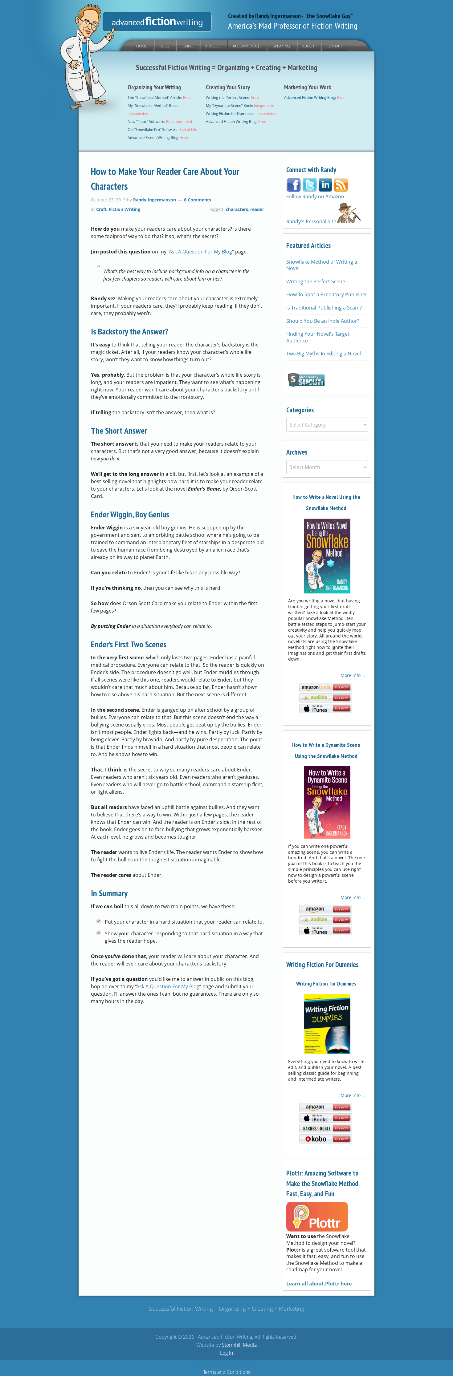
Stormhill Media (239, 1345)
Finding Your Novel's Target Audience (317, 337)
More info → (353, 675)
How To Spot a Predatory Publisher (326, 294)
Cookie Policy (241, 1364)
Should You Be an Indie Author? (322, 321)
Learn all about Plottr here (319, 1283)
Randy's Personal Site (311, 221)
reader (257, 209)
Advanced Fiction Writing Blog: (158, 137)
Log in (226, 1353)
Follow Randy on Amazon (315, 196)
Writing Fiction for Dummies (326, 983)
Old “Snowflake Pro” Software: (162, 129)
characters (237, 209)
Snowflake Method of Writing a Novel (321, 265)
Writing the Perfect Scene (315, 281)
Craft (101, 209)
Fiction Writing (124, 209)
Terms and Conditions (226, 1372)
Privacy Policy (211, 1364)
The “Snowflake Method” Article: (159, 97)
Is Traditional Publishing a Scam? (324, 307)
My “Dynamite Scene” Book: (240, 105)
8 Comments (197, 200)
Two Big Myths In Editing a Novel (323, 353)
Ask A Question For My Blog (200, 251)
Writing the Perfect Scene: (232, 97)
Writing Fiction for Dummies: (241, 113)
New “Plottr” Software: (160, 121)
